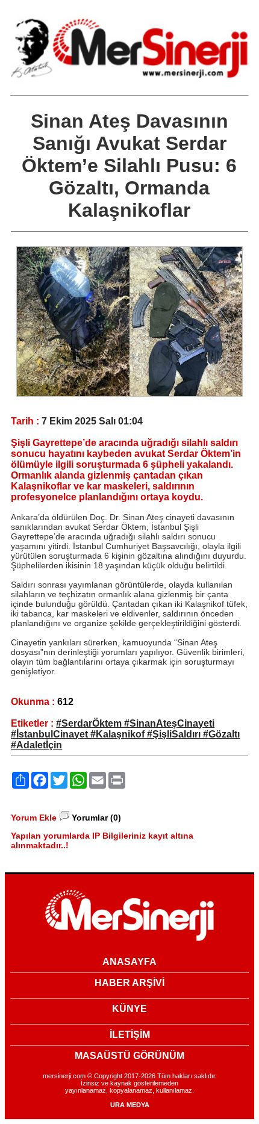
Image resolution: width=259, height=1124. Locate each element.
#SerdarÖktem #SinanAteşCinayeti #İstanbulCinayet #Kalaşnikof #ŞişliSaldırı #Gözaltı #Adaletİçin (125, 734)
